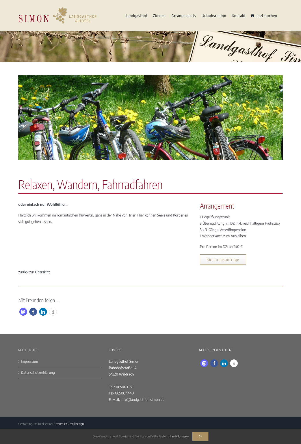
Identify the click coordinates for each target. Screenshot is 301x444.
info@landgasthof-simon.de (142, 399)
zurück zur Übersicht (34, 272)
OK (200, 436)
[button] (23, 312)
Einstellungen (178, 436)
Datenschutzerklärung (38, 372)
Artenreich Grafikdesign (69, 424)
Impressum (29, 361)
